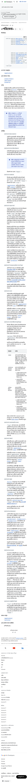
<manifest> (10, 494)
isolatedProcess (20, 55)
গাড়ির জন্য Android (5, 699)
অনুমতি (20, 545)
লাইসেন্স (9, 773)
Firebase (3, 763)
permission (18, 60)
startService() (11, 519)
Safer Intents (15, 419)
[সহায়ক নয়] (12, 25)
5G (2, 686)
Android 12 (3, 719)
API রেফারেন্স (4, 732)
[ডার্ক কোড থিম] (24, 37)
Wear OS (3, 695)
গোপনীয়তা (3, 684)
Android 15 (3, 712)
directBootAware (20, 40)
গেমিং (2, 675)
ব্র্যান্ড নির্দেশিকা (15, 773)
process (18, 61)
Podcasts (3, 669)
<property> (7, 82)
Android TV (3, 702)
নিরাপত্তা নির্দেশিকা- (12, 545)
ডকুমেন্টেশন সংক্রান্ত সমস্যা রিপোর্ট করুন (9, 745)
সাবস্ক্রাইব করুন (22, 777)
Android (3, 655)
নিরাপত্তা (2, 660)
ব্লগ (1, 667)
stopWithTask (19, 63)
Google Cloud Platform (6, 766)
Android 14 (3, 715)
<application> (8, 73)
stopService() (13, 521)
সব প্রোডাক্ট (3, 768)
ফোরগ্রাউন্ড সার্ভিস (11, 269)
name (17, 58)
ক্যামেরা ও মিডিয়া (4, 682)
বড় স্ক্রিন (2, 693)
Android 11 (3, 721)
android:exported (17, 500)
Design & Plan (14, 22)
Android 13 (3, 717)
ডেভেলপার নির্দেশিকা (5, 730)
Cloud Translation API (12, 14)
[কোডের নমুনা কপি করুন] (26, 37)
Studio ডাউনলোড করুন (6, 734)
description (19, 38)
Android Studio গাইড (5, 727)
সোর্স (2, 662)
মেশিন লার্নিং (3, 677)
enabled (18, 41)
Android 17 (3, 708)
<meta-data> (7, 80)
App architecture (7, 7)
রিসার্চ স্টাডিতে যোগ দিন (5, 750)
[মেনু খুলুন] (2, 1)
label (17, 57)
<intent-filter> (8, 79)
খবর (2, 664)
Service (14, 89)
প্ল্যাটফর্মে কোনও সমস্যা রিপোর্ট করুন (8, 743)
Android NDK (4, 737)
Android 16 (3, 710)
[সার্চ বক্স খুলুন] (14, 2)
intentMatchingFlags (21, 54)
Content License (19, 638)
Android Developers (5, 22)
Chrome (3, 761)
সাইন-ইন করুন (22, 1)
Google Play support (5, 747)
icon (17, 53)
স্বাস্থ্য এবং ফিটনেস (4, 680)
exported (18, 42)
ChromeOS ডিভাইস (5, 697)
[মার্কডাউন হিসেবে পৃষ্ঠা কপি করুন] (20, 29)
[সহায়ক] (10, 25)
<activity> (7, 620)
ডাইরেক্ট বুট (16, 159)
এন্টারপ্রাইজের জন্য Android (7, 658)
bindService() (21, 519)
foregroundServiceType (22, 44)
